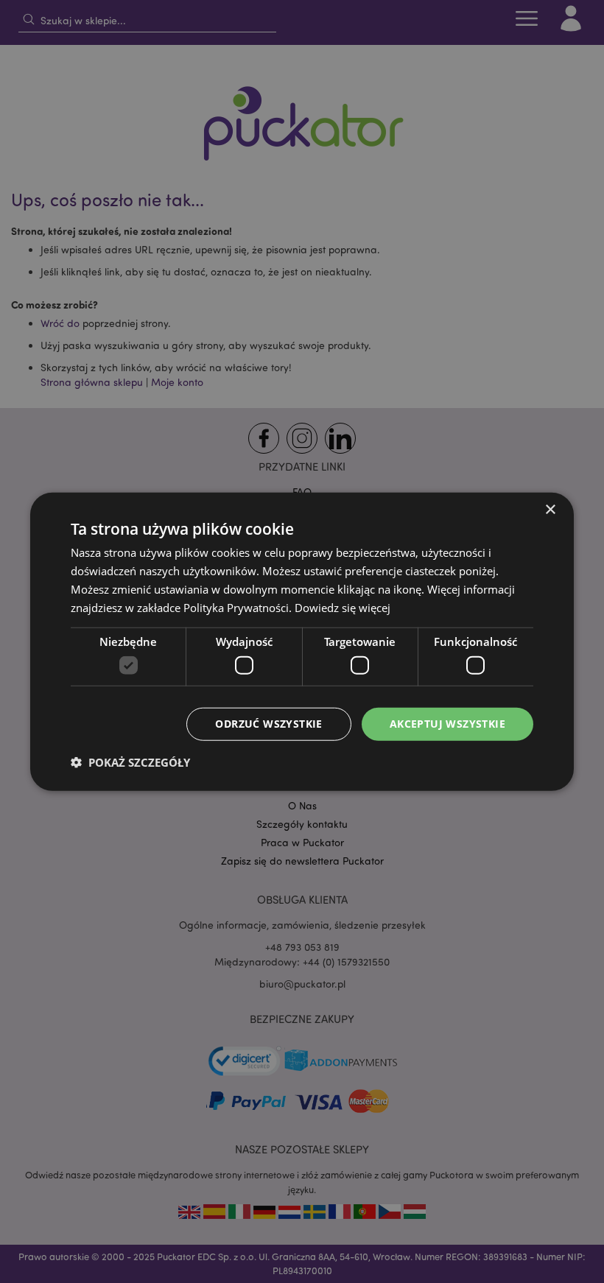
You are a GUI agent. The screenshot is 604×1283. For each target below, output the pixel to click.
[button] (130, 761)
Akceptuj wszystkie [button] (447, 724)
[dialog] (302, 641)
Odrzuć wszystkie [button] (268, 724)
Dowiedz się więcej (342, 607)
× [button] (549, 510)
